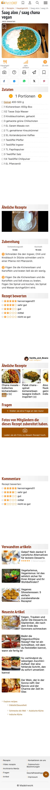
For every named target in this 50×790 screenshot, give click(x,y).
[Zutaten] (4, 395)
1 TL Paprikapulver (14, 149)
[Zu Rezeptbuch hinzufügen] (44, 72)
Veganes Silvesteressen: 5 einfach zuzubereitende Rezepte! (31, 595)
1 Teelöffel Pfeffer (14, 140)
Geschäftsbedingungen (37, 773)
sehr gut (22, 305)
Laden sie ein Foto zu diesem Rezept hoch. (25, 435)
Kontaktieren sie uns (37, 760)
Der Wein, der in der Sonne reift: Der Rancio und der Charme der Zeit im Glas (32, 686)
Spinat (7, 102)
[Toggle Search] (37, 3)
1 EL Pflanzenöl (12, 163)
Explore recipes (10, 701)
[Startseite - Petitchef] (3, 8)
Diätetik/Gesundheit (18, 705)
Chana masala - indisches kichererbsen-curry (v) (11, 389)
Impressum (33, 777)
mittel (20, 313)
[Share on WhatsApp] (24, 81)
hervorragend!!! (26, 301)
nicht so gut (23, 316)
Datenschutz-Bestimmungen (33, 765)
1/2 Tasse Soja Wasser (16, 111)
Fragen (6, 773)
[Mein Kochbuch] (22, 3)
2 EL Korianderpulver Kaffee (19, 135)
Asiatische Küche (36, 711)
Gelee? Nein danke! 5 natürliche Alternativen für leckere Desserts (34, 554)
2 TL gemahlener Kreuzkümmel (21, 130)
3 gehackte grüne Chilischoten (21, 121)
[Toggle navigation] (45, 3)
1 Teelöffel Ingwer (13, 144)
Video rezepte (9, 764)
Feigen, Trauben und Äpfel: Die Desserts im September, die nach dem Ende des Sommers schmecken (34, 623)
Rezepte (6, 760)
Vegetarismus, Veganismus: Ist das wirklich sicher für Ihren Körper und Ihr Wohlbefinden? (33, 576)
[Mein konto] (30, 3)
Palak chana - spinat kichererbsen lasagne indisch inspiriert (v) (31, 391)
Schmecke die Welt (17, 711)
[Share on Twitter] (34, 81)
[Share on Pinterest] (44, 81)
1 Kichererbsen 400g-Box (18, 106)
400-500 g (14, 102)
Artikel (6, 777)
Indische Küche (15, 714)
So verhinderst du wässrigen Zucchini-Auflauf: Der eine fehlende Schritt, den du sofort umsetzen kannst (24, 665)
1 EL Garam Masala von (16, 125)
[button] (5, 40)
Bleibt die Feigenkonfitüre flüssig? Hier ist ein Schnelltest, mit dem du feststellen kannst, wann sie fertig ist (24, 643)
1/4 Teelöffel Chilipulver (17, 159)
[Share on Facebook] (4, 81)
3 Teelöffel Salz (12, 154)
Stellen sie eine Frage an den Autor (26, 411)
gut (19, 309)
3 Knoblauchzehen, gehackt (19, 116)
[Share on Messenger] (14, 81)
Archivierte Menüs (11, 768)
